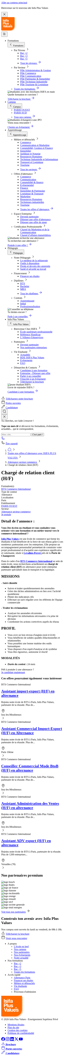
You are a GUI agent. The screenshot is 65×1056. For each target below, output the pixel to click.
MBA (23, 289)
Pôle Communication (30, 76)
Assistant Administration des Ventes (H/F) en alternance (30, 805)
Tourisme (25, 165)
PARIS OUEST (9, 506)
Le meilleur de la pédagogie (34, 260)
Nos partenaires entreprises (33, 347)
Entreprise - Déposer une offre (35, 373)
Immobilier (25, 151)
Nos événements (22, 955)
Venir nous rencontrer (16, 938)
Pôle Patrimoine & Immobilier (35, 79)
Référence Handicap (30, 334)
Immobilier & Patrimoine (32, 190)
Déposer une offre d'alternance (35, 219)
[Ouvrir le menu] (4, 34)
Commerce (25, 142)
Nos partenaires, (22, 952)
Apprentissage (27, 300)
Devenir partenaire (29, 216)
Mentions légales (16, 1024)
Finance (24, 188)
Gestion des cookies (17, 1030)
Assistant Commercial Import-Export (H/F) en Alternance (31, 731)
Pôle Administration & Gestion (35, 70)
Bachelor (24, 286)
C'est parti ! (37, 434)
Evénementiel (27, 185)
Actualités (25, 354)
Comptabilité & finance (31, 182)
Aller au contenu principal (14, 2)
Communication (28, 179)
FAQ (22, 363)
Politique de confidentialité (21, 1033)
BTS (22, 283)
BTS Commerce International (16, 489)
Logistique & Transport (31, 193)
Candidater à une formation (33, 370)
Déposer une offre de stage (33, 222)
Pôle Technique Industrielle (33, 81)
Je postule (6, 514)
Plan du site (13, 1027)
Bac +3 (23, 56)
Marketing (25, 196)
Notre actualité (21, 957)
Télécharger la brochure (32, 381)
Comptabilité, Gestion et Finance (36, 148)
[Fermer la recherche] (4, 416)
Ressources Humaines (31, 156)
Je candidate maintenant (13, 672)
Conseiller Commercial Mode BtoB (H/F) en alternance (29, 768)
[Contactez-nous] (3, 439)
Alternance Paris (22, 977)
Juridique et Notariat (30, 153)
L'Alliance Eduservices (31, 337)
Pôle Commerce (28, 73)
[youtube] (21, 1040)
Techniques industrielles (32, 202)
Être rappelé (12, 443)
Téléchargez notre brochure (19, 398)
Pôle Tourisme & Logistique (34, 84)
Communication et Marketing (34, 145)
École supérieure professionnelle (36, 331)
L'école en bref (21, 946)
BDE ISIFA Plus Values (32, 357)
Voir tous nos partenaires (13, 912)
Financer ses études (29, 276)
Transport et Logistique (31, 162)
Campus (12, 101)
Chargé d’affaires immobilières (35, 235)
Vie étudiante (20, 986)
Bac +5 (23, 58)
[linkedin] (12, 1040)
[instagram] (8, 1040)
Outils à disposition (29, 263)
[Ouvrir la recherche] (4, 411)
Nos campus (20, 949)
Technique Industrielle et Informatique (39, 159)
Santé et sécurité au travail (33, 269)
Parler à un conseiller (30, 376)
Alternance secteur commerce (23, 462)
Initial (23, 303)
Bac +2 (23, 53)
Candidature (12, 407)
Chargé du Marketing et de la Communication (34, 231)
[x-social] (17, 1040)
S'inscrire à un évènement (33, 379)
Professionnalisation (30, 306)
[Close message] (4, 14)
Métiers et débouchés (24, 983)
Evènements (26, 360)
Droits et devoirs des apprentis (35, 266)
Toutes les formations (24, 972)
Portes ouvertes (13, 403)
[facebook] (3, 1040)
